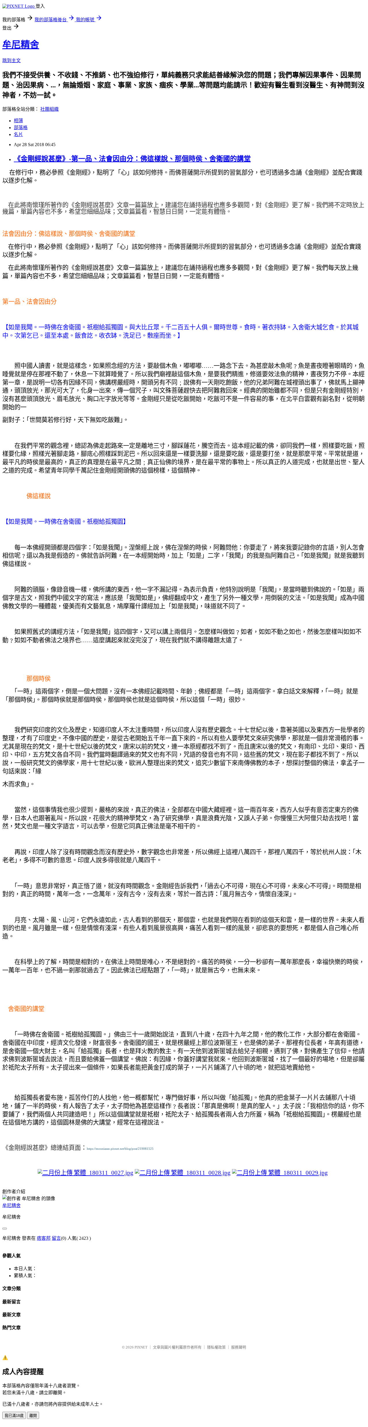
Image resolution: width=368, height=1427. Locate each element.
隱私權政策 (216, 1347)
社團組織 (49, 109)
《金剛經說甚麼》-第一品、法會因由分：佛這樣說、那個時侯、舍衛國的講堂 (132, 158)
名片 (18, 134)
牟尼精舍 (20, 44)
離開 (33, 1415)
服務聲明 (238, 1347)
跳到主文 (11, 60)
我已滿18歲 (14, 1415)
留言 (56, 1238)
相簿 (18, 120)
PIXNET (141, 1347)
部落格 (21, 127)
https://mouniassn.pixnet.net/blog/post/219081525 (120, 1148)
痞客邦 (44, 1238)
